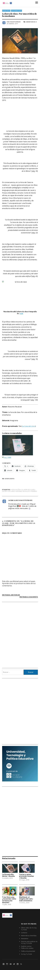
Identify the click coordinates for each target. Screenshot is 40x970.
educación (16, 489)
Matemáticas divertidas (29, 936)
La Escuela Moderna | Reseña (8, 875)
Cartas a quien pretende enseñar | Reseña (26, 876)
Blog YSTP (6, 10)
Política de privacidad (28, 951)
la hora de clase (28, 489)
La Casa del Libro (28, 426)
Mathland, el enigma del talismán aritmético (26, 899)
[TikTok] (21, 963)
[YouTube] (10, 963)
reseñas (34, 491)
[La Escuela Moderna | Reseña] (10, 868)
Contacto (24, 933)
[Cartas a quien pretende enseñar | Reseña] (27, 868)
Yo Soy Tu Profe (26, 954)
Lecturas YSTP (16, 10)
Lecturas (11, 491)
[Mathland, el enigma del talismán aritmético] (27, 891)
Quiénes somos (26, 946)
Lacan (4, 491)
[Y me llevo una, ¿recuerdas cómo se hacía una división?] (10, 891)
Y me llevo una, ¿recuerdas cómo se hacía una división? (9, 900)
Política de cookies (27, 948)
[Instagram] (7, 963)
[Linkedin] (17, 963)
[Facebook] (3, 963)
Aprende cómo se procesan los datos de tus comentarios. (19, 584)
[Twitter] (14, 963)
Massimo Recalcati (23, 491)
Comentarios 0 (31, 22)
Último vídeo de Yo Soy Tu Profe (29, 929)
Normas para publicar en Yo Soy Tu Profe (29, 942)
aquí (21, 313)
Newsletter (24, 938)
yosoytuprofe (15, 22)
